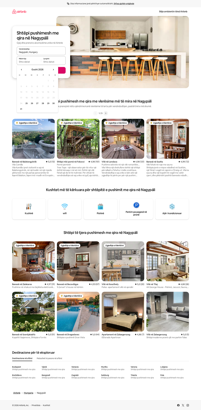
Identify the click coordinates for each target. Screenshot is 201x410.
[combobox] (41, 52)
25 (26, 103)
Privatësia (36, 405)
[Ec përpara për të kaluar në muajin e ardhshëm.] (53, 69)
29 (48, 103)
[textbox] (29, 61)
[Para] (105, 113)
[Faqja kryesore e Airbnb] (19, 11)
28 (43, 103)
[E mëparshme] (95, 113)
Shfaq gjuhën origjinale (124, 3)
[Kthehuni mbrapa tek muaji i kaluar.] (21, 69)
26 (32, 103)
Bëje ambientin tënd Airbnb (173, 11)
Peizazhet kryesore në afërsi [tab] (49, 358)
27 (37, 103)
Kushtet (46, 405)
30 (53, 103)
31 (21, 109)
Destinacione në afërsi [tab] (22, 358)
